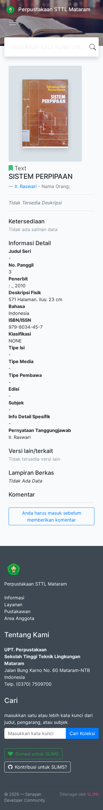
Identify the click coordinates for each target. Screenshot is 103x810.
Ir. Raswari (26, 186)
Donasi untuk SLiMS (37, 754)
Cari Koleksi (82, 733)
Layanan (13, 604)
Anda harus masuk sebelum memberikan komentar (51, 516)
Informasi (14, 597)
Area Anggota (19, 618)
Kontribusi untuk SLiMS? (41, 767)
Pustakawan (17, 611)
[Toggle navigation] (13, 22)
